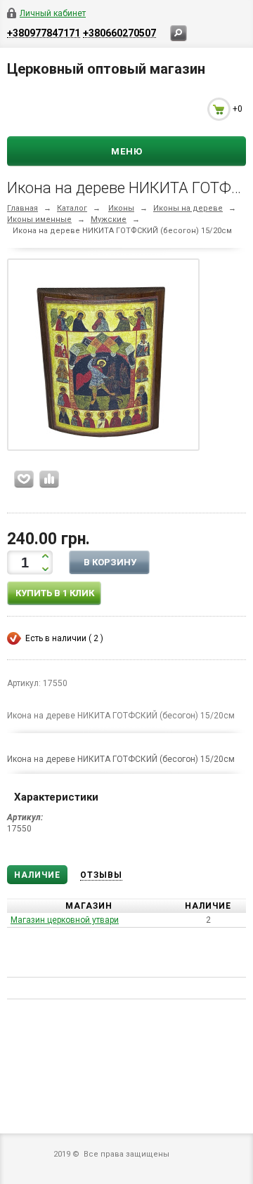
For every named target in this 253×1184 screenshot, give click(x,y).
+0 (237, 109)
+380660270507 (119, 32)
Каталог (72, 208)
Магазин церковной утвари (65, 920)
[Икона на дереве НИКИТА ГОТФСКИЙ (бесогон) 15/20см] (103, 357)
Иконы (121, 208)
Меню (127, 151)
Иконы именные (39, 219)
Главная (22, 208)
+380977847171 (43, 32)
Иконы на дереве (188, 208)
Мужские (108, 219)
